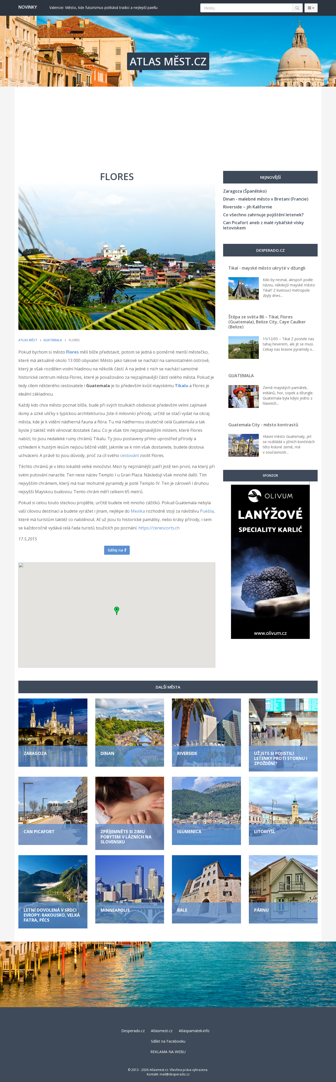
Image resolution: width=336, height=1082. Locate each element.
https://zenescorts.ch (159, 528)
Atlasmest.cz (161, 1030)
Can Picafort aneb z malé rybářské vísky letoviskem (263, 225)
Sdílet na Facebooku (168, 1041)
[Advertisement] (168, 126)
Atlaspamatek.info (194, 1030)
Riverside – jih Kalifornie (247, 207)
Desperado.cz (133, 1030)
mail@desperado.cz (175, 1074)
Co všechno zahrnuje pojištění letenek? (263, 215)
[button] (117, 611)
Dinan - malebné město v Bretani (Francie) (265, 199)
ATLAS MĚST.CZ (168, 61)
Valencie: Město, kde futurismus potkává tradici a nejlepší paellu (103, 7)
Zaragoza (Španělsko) (245, 191)
